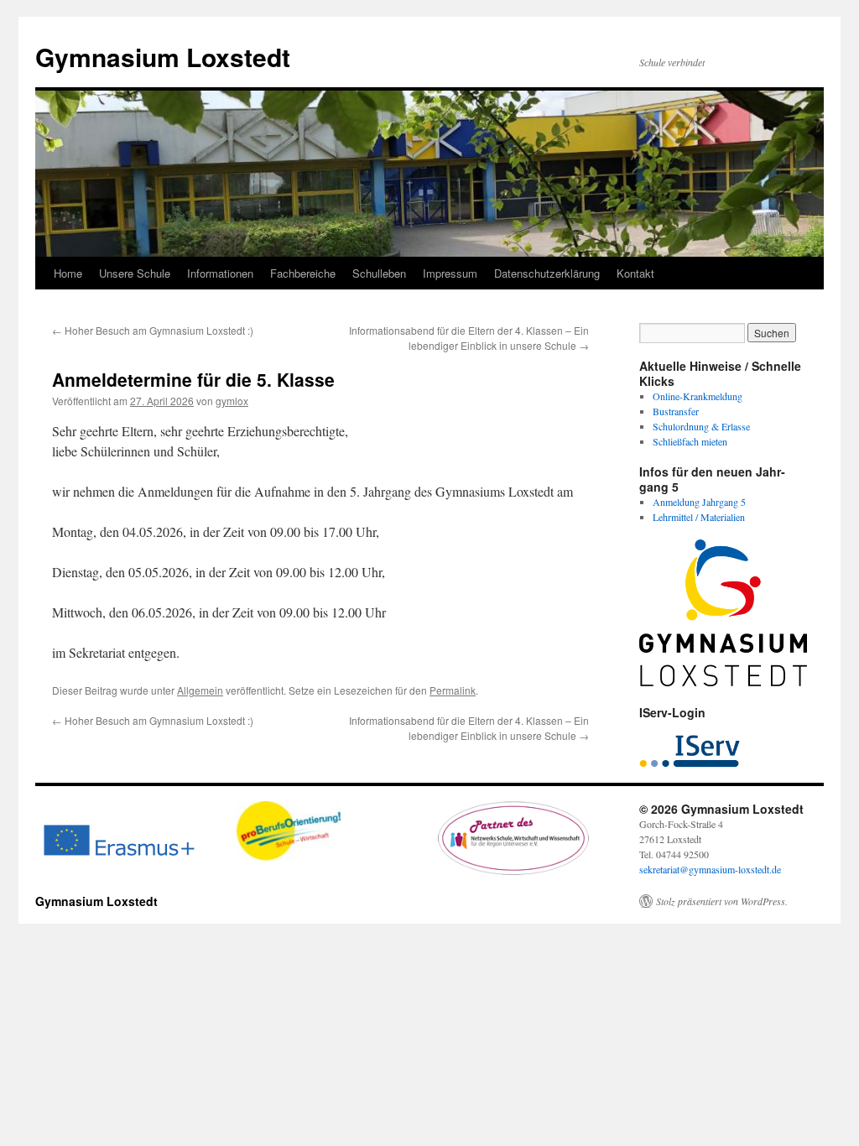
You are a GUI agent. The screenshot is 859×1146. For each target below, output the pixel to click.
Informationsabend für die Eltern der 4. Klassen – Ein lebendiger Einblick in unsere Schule (469, 337)
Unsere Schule (134, 273)
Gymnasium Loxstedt (162, 57)
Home (68, 273)
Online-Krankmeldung (697, 396)
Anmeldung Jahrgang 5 (699, 501)
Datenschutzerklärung (547, 273)
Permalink (453, 690)
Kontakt (635, 273)
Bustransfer (676, 411)
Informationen (220, 273)
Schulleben (379, 273)
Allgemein (200, 690)
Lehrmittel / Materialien (699, 517)
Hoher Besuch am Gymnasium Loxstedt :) (152, 330)
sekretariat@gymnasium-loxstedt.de (710, 869)
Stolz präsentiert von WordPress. (722, 901)
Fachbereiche (303, 273)
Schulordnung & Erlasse (701, 426)
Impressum (450, 273)
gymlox (232, 400)
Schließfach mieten (690, 441)
